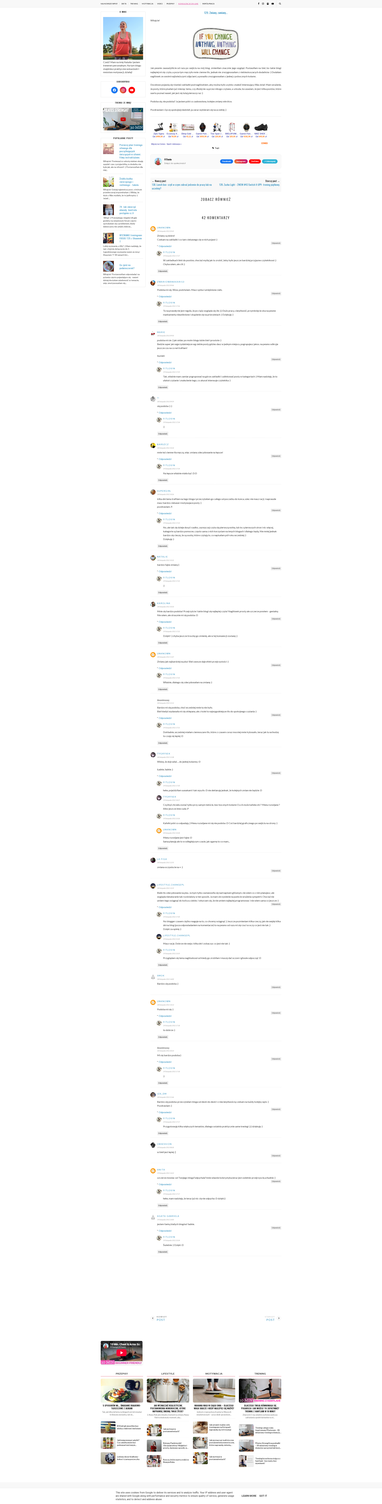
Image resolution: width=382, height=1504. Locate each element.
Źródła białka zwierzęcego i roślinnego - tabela (129, 181)
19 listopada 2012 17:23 (171, 523)
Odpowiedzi (165, 246)
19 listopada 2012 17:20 (171, 786)
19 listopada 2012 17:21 (171, 728)
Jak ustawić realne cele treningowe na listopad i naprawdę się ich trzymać (220, 1427)
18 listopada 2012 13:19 (165, 888)
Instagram (241, 161)
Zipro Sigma (159, 134)
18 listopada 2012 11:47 (165, 657)
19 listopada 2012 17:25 (171, 372)
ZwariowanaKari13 (170, 281)
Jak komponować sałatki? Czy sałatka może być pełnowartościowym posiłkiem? (128, 1444)
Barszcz (163, 444)
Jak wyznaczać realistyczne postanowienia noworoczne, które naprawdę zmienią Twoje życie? (168, 1408)
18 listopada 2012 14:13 (165, 1005)
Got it (263, 1495)
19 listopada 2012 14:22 (165, 1173)
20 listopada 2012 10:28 (171, 833)
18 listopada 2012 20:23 (165, 1051)
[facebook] (257, 3)
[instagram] (262, 3)
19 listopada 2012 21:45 (171, 939)
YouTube (255, 161)
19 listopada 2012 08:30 (165, 1147)
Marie (161, 332)
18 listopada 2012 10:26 (165, 494)
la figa (162, 859)
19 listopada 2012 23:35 (171, 953)
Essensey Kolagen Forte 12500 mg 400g (173, 134)
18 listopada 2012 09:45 (165, 231)
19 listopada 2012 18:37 (171, 800)
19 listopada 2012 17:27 (171, 256)
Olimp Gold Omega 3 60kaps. (188, 134)
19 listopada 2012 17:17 (171, 1122)
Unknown (164, 227)
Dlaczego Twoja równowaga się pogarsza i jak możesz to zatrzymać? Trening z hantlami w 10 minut (260, 1408)
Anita (161, 1169)
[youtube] (271, 3)
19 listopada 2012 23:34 (171, 1240)
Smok (161, 975)
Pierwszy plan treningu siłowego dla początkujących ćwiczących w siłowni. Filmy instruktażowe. (131, 151)
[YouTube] (131, 90)
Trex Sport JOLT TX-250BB (217, 134)
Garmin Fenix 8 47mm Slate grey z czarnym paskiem (202, 134)
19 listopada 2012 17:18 (171, 1025)
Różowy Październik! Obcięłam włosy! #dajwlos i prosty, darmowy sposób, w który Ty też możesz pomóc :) (176, 1447)
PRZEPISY (170, 4)
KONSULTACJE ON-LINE (188, 4)
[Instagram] (123, 90)
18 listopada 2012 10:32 (165, 560)
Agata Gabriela (168, 1216)
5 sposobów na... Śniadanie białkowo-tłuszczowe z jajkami (122, 1407)
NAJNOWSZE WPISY (109, 4)
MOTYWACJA (147, 4)
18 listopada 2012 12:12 (165, 703)
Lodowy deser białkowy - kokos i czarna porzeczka (128, 1458)
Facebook (226, 161)
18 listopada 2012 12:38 (165, 757)
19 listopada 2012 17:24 (171, 422)
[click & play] (123, 129)
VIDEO (160, 4)
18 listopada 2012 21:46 (165, 1097)
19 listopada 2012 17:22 (171, 581)
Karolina (163, 603)
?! (158, 398)
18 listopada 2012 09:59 (165, 401)
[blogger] (266, 3)
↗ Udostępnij (269, 161)
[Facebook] (114, 90)
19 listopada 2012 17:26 (171, 306)
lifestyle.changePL (170, 884)
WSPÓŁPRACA (208, 4)
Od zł (159, 136)
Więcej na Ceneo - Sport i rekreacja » (166, 144)
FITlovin (169, 252)
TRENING (134, 4)
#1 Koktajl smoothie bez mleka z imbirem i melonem (129, 1427)
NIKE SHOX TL (261, 134)
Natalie (162, 556)
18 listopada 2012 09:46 (165, 285)
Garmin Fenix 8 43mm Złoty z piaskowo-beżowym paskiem (246, 134)
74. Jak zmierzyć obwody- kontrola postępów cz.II (128, 210)
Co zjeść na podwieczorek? (127, 266)
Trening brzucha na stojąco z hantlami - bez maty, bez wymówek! (267, 1460)
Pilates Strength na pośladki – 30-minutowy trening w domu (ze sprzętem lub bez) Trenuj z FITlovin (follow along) (267, 1448)
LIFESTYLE (168, 1373)
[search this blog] (280, 3)
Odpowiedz (276, 243)
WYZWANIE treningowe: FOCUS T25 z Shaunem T (131, 238)
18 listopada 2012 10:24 (165, 448)
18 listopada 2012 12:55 (165, 862)
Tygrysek (163, 753)
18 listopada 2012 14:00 (165, 979)
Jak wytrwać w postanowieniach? (171, 1430)
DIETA (123, 4)
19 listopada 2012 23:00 (165, 1220)
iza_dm (162, 1093)
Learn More (249, 1495)
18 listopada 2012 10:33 (165, 607)
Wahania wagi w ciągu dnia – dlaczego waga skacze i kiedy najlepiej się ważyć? (214, 1407)
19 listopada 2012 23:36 (171, 818)
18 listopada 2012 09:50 (165, 336)
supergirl (164, 491)
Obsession (164, 1144)
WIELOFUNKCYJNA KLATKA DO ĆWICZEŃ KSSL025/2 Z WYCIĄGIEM (232, 134)
